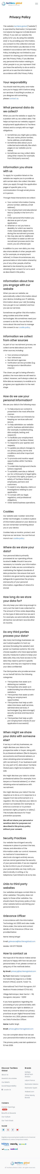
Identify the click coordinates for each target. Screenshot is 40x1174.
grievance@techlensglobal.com (21, 941)
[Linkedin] (3, 1130)
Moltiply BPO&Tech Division (29, 1074)
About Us (5, 1075)
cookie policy (24, 327)
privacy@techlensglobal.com (21, 1029)
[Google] (8, 1130)
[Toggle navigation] (36, 3)
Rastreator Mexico (31, 1084)
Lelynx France (30, 1080)
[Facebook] (12, 1130)
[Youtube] (17, 1130)
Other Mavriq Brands (30, 1096)
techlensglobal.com (27, 971)
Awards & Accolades (9, 1078)
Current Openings (8, 1108)
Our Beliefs (6, 1082)
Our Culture (6, 1117)
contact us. (14, 98)
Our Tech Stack (7, 1120)
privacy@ (15, 971)
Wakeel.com (29, 1092)
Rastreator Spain (31, 1088)
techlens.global (20, 26)
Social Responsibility (9, 1086)
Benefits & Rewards (9, 1113)
